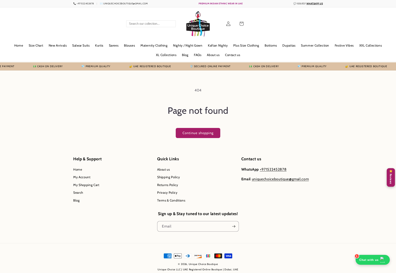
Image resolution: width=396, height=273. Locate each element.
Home (77, 169)
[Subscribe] (234, 226)
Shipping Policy (168, 177)
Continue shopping (198, 133)
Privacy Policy (167, 193)
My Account (82, 177)
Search (78, 193)
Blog (76, 200)
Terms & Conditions (171, 200)
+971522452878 (273, 169)
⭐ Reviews (390, 177)
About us (163, 169)
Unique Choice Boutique (203, 264)
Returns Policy (167, 185)
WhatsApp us (314, 3)
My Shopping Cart (86, 185)
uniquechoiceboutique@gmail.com (280, 179)
